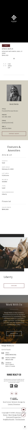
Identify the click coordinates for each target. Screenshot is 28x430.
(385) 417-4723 (9, 359)
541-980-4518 (6, 117)
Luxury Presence (14, 404)
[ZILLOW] (16, 393)
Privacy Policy (21, 413)
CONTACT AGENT (14, 133)
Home (5, 415)
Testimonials (20, 419)
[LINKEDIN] (11, 393)
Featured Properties (13, 417)
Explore (14, 285)
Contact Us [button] (14, 333)
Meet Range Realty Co (16, 415)
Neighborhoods (8, 419)
